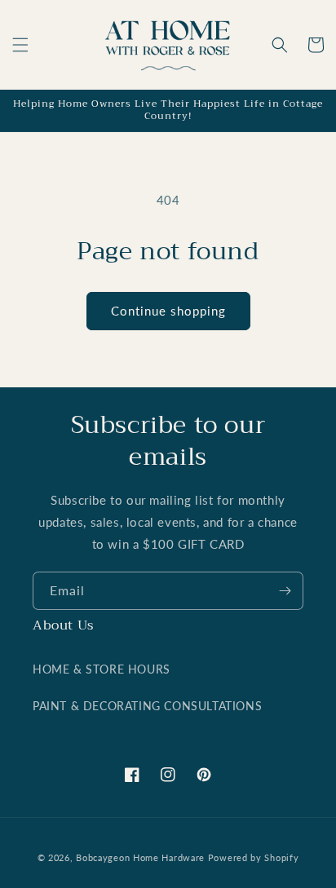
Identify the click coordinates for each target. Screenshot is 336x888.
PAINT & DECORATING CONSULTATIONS (147, 706)
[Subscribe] (285, 591)
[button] (20, 45)
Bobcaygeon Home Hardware (140, 857)
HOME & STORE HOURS (101, 669)
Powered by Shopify (253, 857)
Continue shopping (168, 310)
